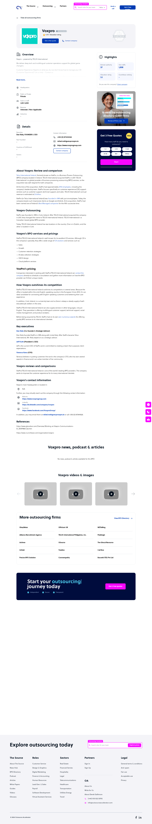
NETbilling (101, 527)
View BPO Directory (121, 518)
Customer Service (39, 764)
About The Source (17, 764)
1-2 (105, 149)
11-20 (127, 149)
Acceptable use (127, 776)
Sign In (87, 764)
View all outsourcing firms (31, 18)
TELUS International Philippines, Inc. (72, 535)
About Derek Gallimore (93, 795)
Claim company (122, 84)
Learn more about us (96, 701)
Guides (12, 789)
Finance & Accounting (40, 776)
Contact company (62, 151)
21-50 (105, 154)
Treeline (62, 550)
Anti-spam (125, 768)
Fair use (124, 772)
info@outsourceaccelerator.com (100, 803)
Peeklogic (101, 535)
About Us (88, 786)
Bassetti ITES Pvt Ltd (105, 558)
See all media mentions (122, 710)
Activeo (22, 543)
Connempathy (64, 558)
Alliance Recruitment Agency (30, 535)
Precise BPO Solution (27, 558)
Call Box (101, 550)
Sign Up (88, 768)
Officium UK (63, 527)
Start (116, 162)
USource (62, 543)
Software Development (41, 793)
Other (127, 154)
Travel (62, 797)
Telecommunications (68, 780)
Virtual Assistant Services (41, 797)
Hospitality (64, 772)
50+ (116, 154)
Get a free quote (50, 41)
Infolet (22, 550)
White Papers (15, 784)
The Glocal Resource (105, 543)
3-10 (116, 149)
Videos (12, 793)
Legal (62, 776)
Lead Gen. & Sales (39, 784)
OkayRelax (23, 527)
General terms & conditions (131, 764)
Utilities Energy (66, 793)
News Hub (14, 768)
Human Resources (39, 780)
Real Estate (64, 764)
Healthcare (64, 784)
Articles (13, 780)
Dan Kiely (20, 135)
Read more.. (21, 80)
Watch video (117, 701)
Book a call (113, 8)
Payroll (35, 789)
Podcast (13, 776)
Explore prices (134, 745)
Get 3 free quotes (127, 8)
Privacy (123, 780)
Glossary (13, 797)
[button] (18, 494)
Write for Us (89, 790)
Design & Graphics (39, 768)
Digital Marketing (39, 772)
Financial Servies (66, 768)
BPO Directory (15, 772)
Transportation (65, 789)
